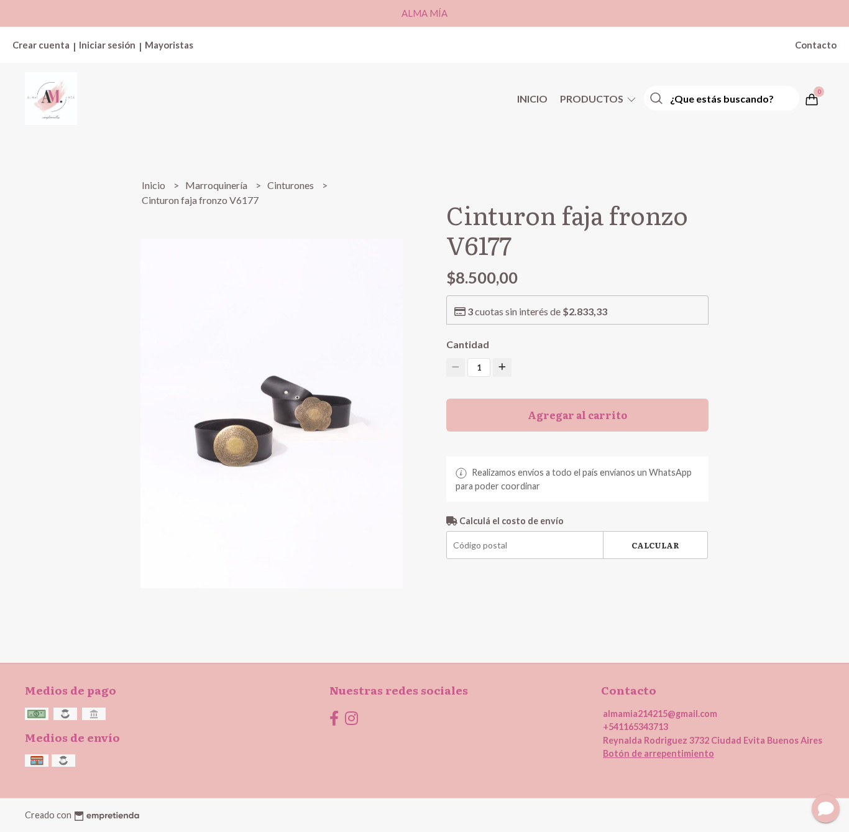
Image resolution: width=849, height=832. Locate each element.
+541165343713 (635, 726)
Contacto (816, 44)
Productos (592, 98)
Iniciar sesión (107, 44)
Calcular (655, 545)
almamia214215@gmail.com (660, 713)
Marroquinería (217, 185)
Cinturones (291, 185)
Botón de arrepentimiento (658, 753)
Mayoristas (169, 44)
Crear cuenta (41, 44)
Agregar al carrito (577, 414)
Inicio (532, 98)
